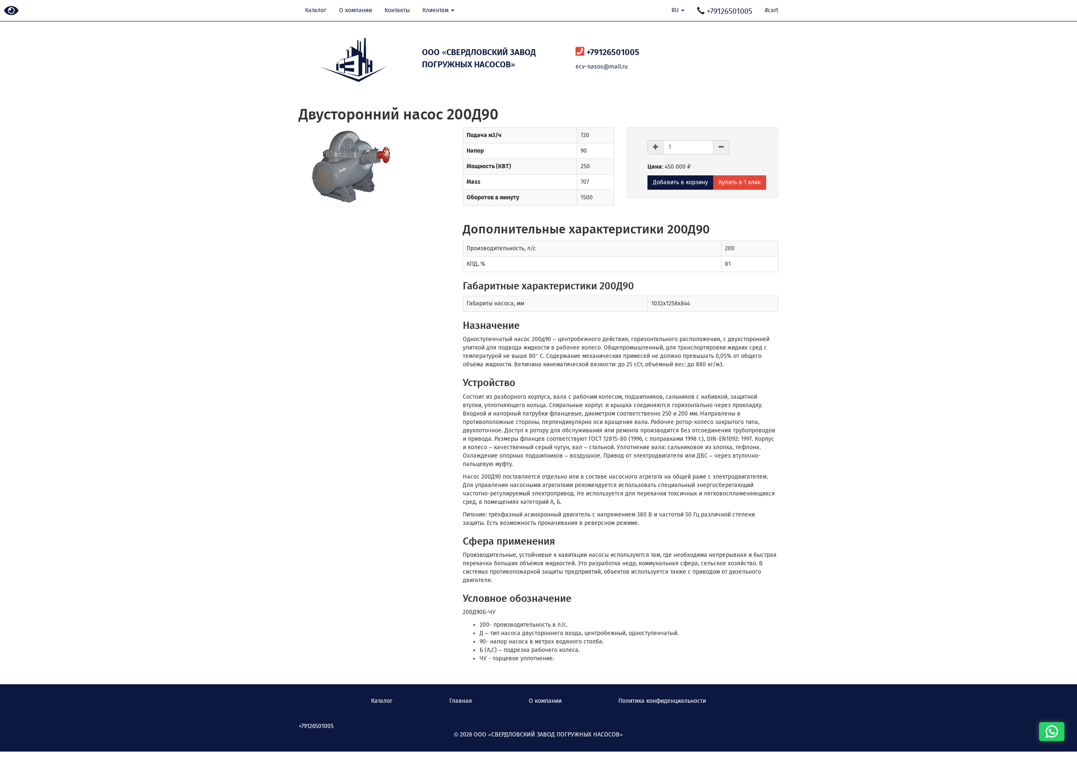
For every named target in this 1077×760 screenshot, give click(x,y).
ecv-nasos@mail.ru (602, 66)
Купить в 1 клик (740, 182)
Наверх (13, 747)
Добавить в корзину (680, 182)
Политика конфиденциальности (662, 700)
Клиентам (436, 10)
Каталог (315, 10)
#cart (771, 10)
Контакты (397, 10)
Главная (460, 700)
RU (675, 10)
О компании (355, 10)
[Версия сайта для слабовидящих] (11, 11)
